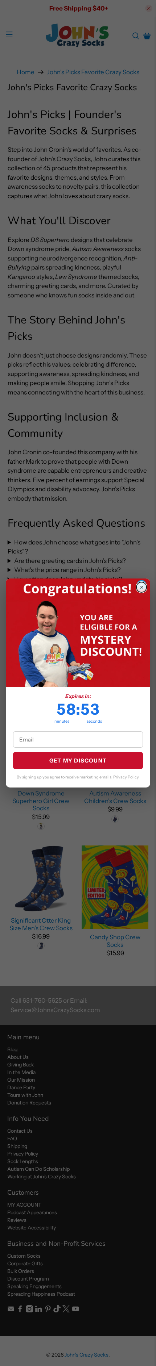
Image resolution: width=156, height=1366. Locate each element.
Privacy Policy (126, 777)
